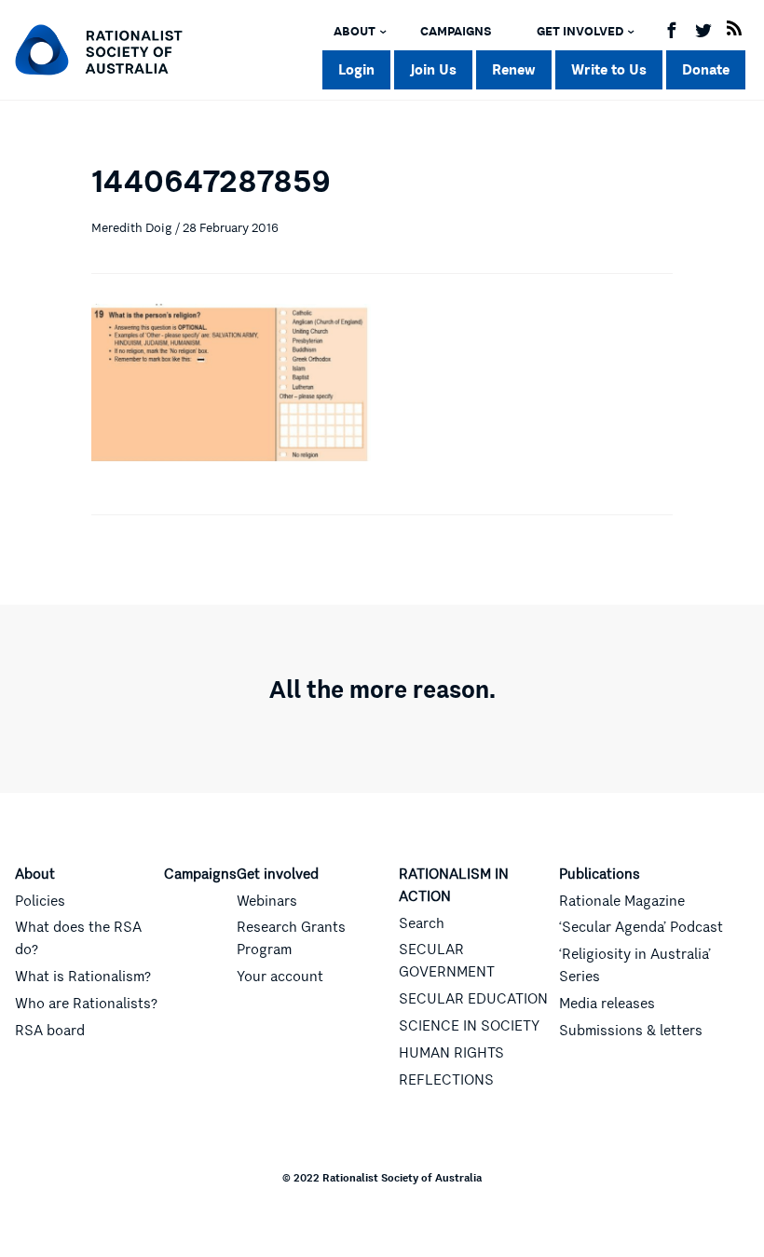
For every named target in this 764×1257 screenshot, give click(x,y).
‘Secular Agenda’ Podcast (641, 927)
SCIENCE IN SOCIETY (469, 1026)
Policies (40, 901)
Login (356, 69)
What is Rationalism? (83, 976)
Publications (599, 874)
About (354, 31)
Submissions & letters (631, 1030)
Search (421, 923)
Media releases (607, 1003)
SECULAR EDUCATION (473, 999)
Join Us (433, 69)
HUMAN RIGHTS (451, 1053)
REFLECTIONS (446, 1080)
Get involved (580, 31)
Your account (280, 976)
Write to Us (609, 69)
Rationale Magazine (622, 901)
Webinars (267, 901)
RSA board (50, 1030)
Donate (706, 69)
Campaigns (456, 31)
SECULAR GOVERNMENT (447, 960)
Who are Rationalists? (86, 1003)
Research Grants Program (291, 938)
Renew (514, 69)
